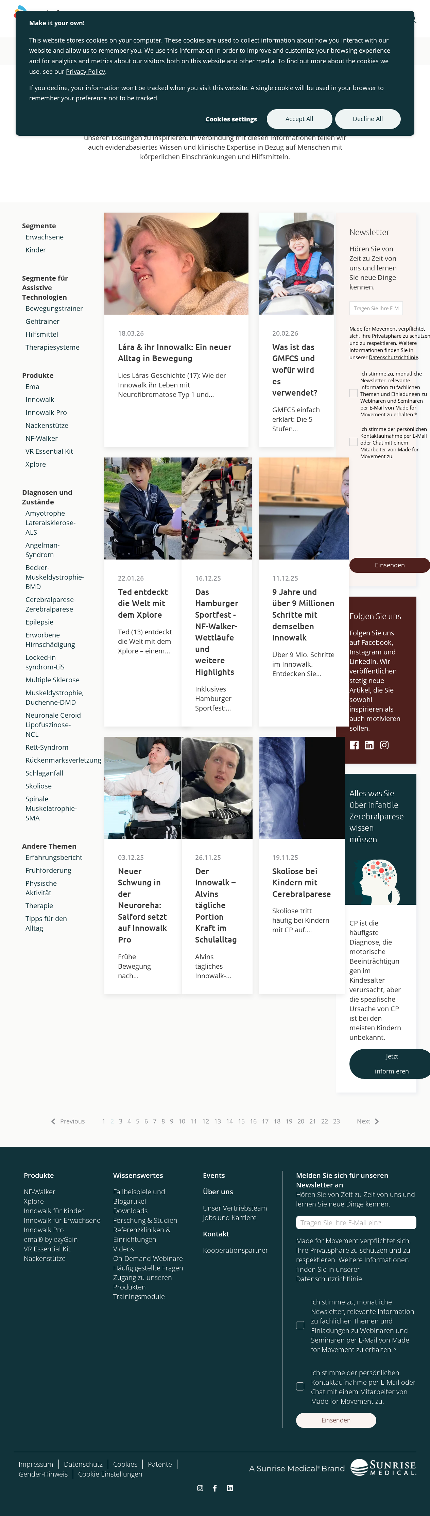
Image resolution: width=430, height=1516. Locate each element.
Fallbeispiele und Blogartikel (139, 1196)
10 (181, 1121)
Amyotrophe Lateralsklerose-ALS (50, 523)
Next (363, 1121)
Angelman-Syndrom (42, 549)
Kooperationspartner (235, 1250)
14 (229, 1121)
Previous (72, 1121)
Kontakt (216, 1233)
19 (289, 1121)
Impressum (36, 1464)
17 (265, 1121)
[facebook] (354, 745)
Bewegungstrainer (54, 308)
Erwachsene (44, 236)
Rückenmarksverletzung (63, 760)
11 (193, 1121)
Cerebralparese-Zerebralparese (50, 604)
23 (336, 1121)
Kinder (35, 249)
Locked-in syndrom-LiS (45, 662)
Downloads (130, 1210)
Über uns (218, 1191)
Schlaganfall (44, 773)
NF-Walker (41, 438)
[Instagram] (384, 745)
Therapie (39, 905)
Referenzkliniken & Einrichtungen (142, 1234)
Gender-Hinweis (43, 1474)
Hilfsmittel (41, 334)
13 (217, 1121)
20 (300, 1121)
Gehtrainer (42, 321)
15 (241, 1121)
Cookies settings (231, 119)
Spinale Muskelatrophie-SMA (51, 808)
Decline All (368, 119)
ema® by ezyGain (51, 1239)
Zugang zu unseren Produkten (142, 1282)
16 (253, 1121)
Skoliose (38, 785)
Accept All (299, 119)
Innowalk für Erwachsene (62, 1220)
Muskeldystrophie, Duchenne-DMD (54, 697)
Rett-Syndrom (47, 747)
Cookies (125, 1464)
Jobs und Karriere (230, 1217)
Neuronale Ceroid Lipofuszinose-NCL (53, 725)
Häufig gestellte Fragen (148, 1267)
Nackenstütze (46, 425)
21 (312, 1121)
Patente (160, 1464)
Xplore (35, 464)
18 (277, 1121)
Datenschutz (83, 1464)
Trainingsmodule (139, 1296)
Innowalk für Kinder (54, 1210)
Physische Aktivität (41, 888)
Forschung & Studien (145, 1220)
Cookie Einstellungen (110, 1474)
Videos (123, 1248)
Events (214, 1175)
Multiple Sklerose (52, 679)
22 (324, 1121)
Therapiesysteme (52, 347)
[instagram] (200, 1487)
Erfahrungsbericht (53, 857)
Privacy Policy (85, 71)
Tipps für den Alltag (46, 923)
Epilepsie (39, 622)
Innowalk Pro (46, 412)
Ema (32, 386)
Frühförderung (48, 870)
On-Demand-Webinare (148, 1258)
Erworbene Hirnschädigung (50, 639)
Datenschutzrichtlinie (393, 357)
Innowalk (39, 399)
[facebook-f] (215, 1487)
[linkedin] (369, 745)
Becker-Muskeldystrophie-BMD (54, 577)
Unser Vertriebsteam (235, 1208)
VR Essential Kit (49, 451)
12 (205, 1121)
